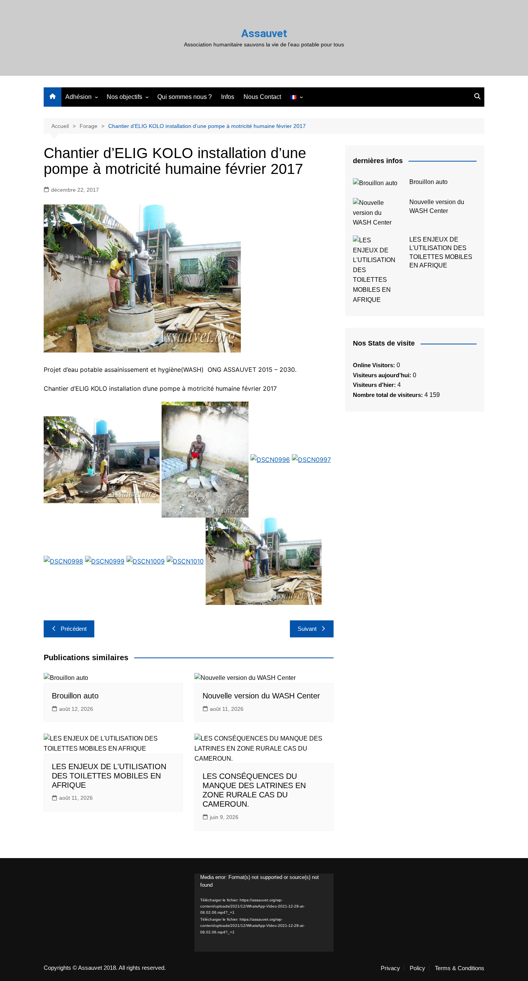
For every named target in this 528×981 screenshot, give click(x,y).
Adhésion (78, 97)
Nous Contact (262, 97)
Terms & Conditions (459, 968)
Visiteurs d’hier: (375, 385)
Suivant (307, 628)
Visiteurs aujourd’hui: (383, 375)
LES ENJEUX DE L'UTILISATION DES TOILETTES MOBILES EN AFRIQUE (109, 775)
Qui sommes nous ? (184, 97)
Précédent (74, 628)
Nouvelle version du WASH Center (261, 695)
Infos (227, 97)
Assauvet (264, 33)
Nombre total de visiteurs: (388, 395)
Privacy (390, 968)
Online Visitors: (375, 365)
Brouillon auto (75, 695)
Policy (417, 968)
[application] (264, 913)
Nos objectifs (124, 97)
